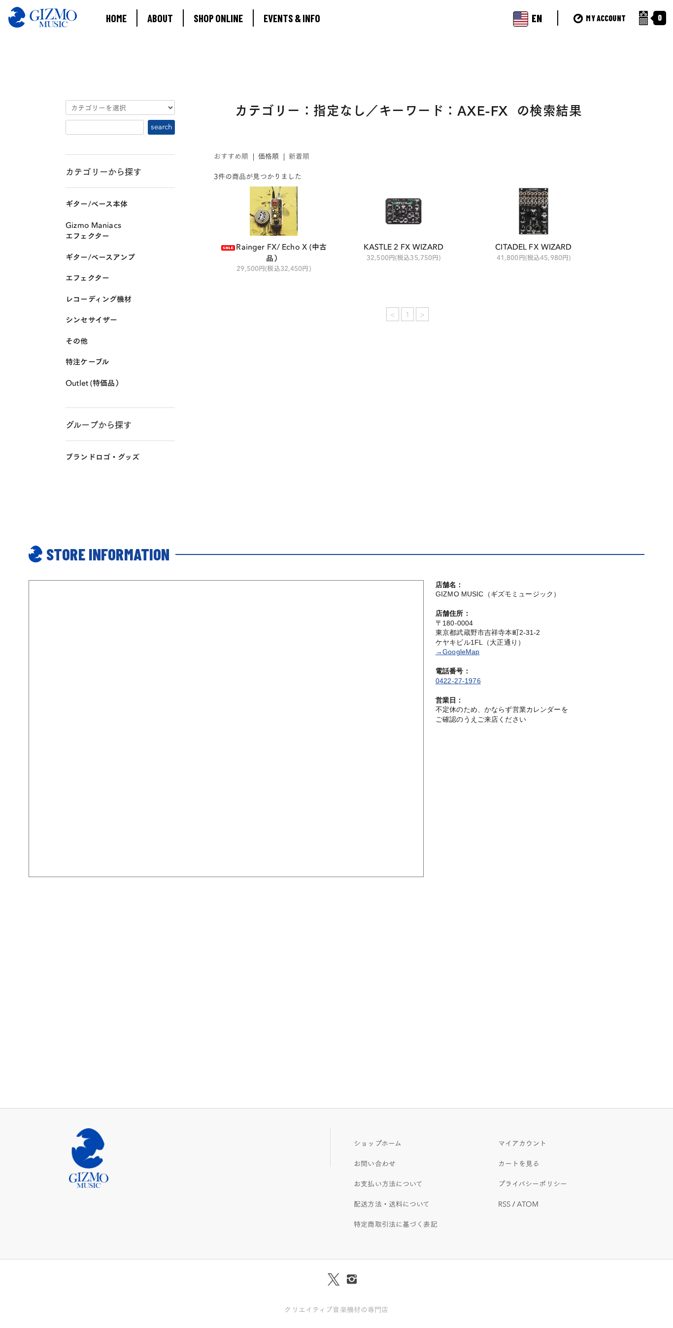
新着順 (299, 155)
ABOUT (160, 18)
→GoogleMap (457, 652)
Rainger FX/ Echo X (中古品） (281, 251)
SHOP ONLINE (218, 18)
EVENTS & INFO (292, 18)
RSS (504, 1203)
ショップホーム (378, 1143)
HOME (116, 18)
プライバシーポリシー (532, 1183)
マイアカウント (522, 1143)
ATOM (527, 1203)
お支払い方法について (388, 1183)
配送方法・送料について (392, 1203)
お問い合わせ (375, 1163)
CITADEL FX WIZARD (533, 246)
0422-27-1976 (458, 681)
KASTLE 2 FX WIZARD (403, 246)
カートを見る (519, 1163)
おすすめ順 (231, 155)
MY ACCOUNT (605, 18)
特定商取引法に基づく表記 (395, 1223)
